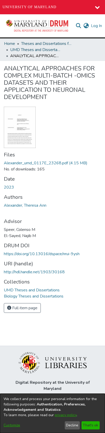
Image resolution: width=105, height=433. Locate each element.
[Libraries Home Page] (53, 362)
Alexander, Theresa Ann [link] (25, 205)
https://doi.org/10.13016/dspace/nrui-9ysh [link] (42, 254)
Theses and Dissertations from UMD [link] (46, 43)
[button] (37, 26)
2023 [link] (9, 187)
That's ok (90, 425)
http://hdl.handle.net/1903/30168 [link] (34, 272)
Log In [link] (96, 26)
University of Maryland (29, 7)
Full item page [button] (24, 308)
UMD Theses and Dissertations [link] (35, 50)
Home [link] (9, 43)
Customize (12, 425)
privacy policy (65, 415)
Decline (72, 425)
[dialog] (52, 413)
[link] (45, 163)
